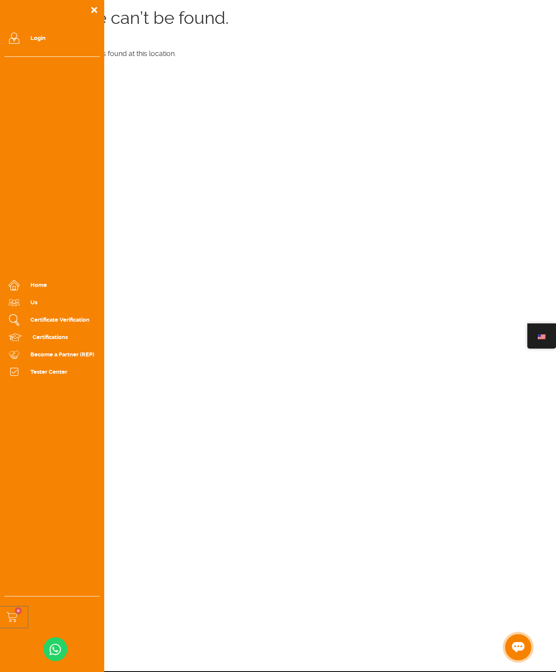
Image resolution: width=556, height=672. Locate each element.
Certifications (50, 337)
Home (38, 285)
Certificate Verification (59, 319)
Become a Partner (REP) (62, 354)
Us (33, 302)
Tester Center (48, 372)
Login (38, 38)
